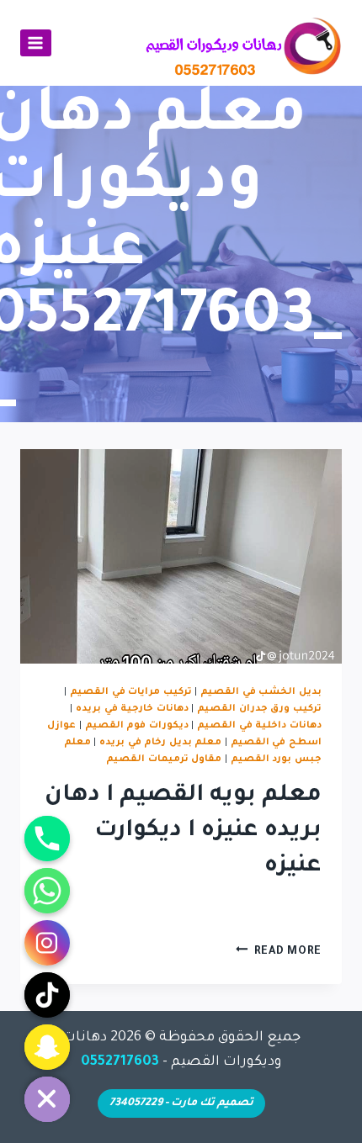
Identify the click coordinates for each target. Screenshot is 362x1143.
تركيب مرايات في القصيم (131, 692)
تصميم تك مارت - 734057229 (181, 1103)
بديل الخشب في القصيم (261, 692)
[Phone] (47, 838)
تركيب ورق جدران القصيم (259, 709)
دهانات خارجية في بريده (132, 709)
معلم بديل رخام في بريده (160, 743)
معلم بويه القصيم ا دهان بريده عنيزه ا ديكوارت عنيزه (183, 832)
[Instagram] (47, 943)
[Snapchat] (47, 1047)
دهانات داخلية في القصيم (259, 726)
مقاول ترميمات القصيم (163, 759)
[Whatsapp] (47, 890)
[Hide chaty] (47, 1099)
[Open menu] (35, 42)
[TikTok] (47, 995)
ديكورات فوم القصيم (137, 726)
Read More (279, 952)
